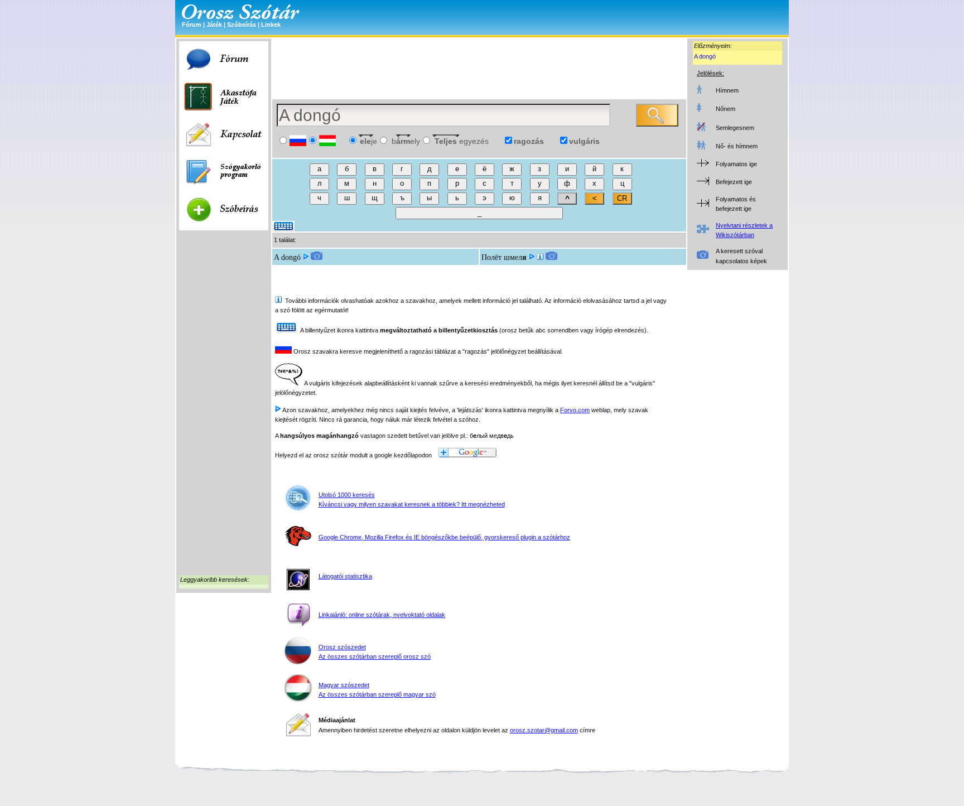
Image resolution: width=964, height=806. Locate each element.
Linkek (271, 24)
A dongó (705, 56)
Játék (214, 24)
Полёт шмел (504, 257)
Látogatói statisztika (345, 576)
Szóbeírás (241, 24)
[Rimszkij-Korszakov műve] (540, 257)
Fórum (191, 24)
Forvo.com (575, 410)
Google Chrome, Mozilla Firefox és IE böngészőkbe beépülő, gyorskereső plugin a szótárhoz (444, 537)
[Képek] (316, 257)
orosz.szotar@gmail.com (544, 730)
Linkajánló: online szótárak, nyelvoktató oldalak (382, 614)
